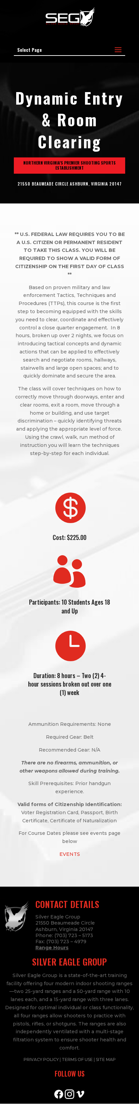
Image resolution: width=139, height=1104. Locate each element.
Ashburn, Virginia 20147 (64, 929)
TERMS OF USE (78, 1059)
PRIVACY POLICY (42, 1059)
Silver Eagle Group (57, 917)
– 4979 (77, 941)
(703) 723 (57, 941)
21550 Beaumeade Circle (65, 923)
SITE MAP (106, 1059)
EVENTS (69, 854)
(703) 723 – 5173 (73, 935)
